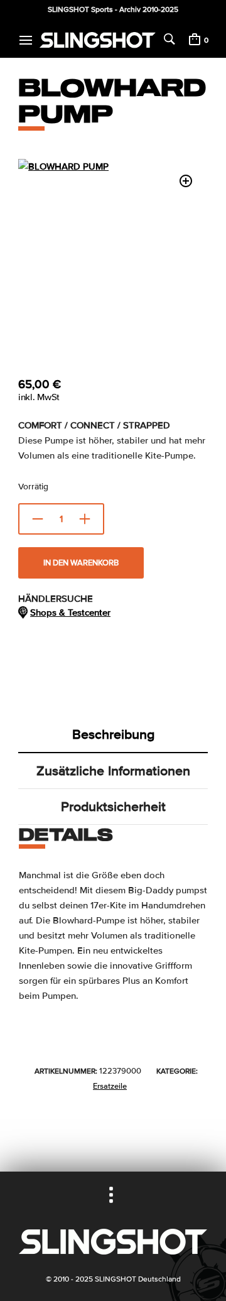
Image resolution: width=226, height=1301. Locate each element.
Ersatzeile (110, 1086)
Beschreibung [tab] (113, 734)
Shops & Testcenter (70, 612)
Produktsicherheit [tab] (113, 806)
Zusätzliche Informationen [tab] (113, 771)
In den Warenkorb (81, 563)
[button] (185, 180)
